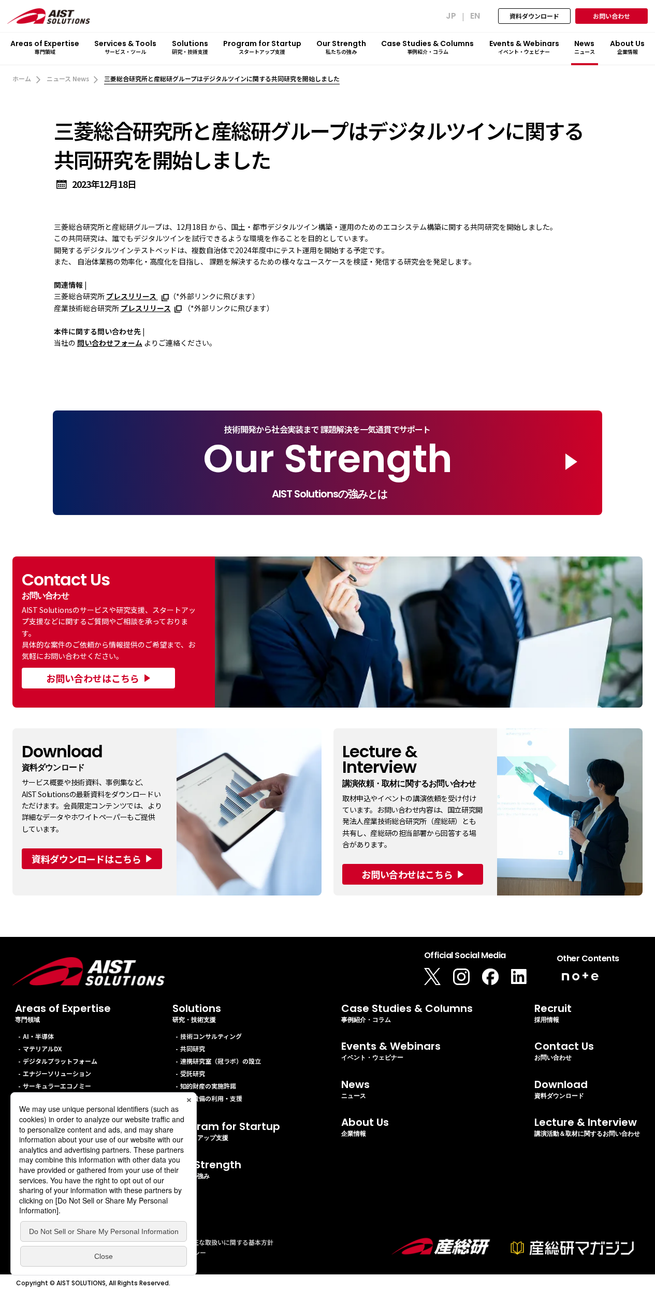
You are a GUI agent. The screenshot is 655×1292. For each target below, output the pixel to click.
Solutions (196, 1013)
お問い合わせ (611, 15)
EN (475, 16)
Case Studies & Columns (407, 1013)
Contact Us (564, 1051)
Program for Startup (226, 1131)
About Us (365, 1127)
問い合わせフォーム (109, 342)
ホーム (21, 78)
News (355, 1089)
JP (451, 16)
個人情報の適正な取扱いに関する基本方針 (214, 1242)
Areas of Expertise (63, 1013)
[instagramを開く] (461, 976)
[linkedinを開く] (519, 976)
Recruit (553, 1013)
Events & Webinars (391, 1051)
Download (561, 1089)
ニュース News (68, 78)
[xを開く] (432, 976)
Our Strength (206, 1169)
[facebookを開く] (490, 976)
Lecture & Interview (587, 1127)
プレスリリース (132, 296)
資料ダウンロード (534, 15)
